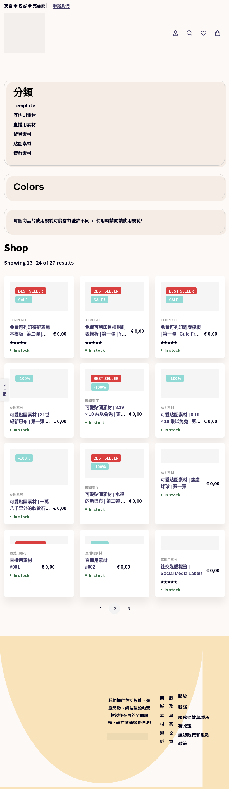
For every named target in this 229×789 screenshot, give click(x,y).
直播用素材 (24, 124)
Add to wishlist (39, 308)
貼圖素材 (22, 143)
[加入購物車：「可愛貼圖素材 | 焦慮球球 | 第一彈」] (177, 461)
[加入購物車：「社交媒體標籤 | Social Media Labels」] (177, 548)
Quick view (52, 308)
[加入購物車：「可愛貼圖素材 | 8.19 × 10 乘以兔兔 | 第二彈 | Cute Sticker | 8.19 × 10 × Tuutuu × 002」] (177, 396)
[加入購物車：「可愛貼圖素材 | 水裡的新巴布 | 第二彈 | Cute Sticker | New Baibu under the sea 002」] (102, 475)
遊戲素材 (22, 152)
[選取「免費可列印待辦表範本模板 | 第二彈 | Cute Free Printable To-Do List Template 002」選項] (26, 308)
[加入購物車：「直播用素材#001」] (26, 541)
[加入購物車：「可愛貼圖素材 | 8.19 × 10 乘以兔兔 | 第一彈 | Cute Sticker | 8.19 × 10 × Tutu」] (102, 388)
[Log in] (176, 33)
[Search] (190, 33)
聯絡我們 (61, 5)
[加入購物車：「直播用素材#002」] (102, 541)
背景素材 (22, 133)
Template (24, 105)
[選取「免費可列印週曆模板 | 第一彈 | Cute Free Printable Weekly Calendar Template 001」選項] (177, 308)
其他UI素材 (24, 114)
